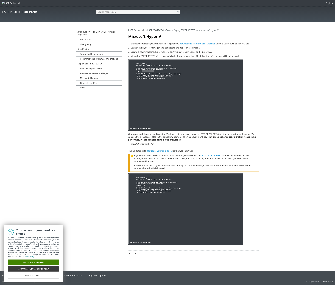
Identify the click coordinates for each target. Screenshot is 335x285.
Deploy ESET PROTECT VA (186, 30)
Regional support (97, 275)
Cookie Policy (327, 281)
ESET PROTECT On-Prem (19, 12)
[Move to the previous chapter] (130, 253)
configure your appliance (159, 150)
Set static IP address (210, 155)
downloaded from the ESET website (197, 43)
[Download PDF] (253, 35)
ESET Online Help (136, 30)
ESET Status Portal (73, 275)
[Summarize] (257, 35)
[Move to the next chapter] (135, 253)
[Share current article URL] (249, 35)
